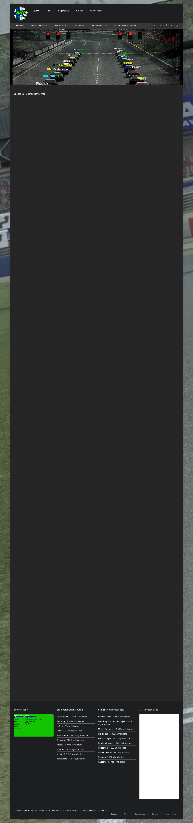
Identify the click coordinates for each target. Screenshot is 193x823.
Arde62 (60, 745)
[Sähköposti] (176, 25)
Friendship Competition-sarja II (111, 721)
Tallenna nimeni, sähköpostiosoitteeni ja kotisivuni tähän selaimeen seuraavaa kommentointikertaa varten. (64, 675)
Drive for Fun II (104, 752)
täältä (135, 281)
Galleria (79, 11)
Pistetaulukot (60, 25)
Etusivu (36, 11)
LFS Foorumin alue (99, 25)
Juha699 (61, 754)
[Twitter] (171, 25)
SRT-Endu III (103, 734)
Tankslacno (62, 759)
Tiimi (49, 11)
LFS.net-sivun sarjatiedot (125, 25)
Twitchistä (115, 281)
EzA (58, 726)
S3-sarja (102, 757)
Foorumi (20, 25)
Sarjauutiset (53, 102)
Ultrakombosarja (105, 743)
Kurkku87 (61, 740)
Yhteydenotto (96, 11)
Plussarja (102, 762)
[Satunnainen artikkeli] (160, 25)
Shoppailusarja (104, 717)
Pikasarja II (103, 748)
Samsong (61, 721)
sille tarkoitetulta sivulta (106, 341)
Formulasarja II (104, 738)
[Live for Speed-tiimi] (21, 13)
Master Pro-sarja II (106, 729)
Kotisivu (20, 660)
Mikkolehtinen (63, 735)
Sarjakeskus (63, 11)
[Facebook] (166, 25)
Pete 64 (60, 731)
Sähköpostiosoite (108, 649)
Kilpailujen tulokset (39, 25)
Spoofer (60, 749)
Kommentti (22, 627)
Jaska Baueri (62, 717)
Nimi (19, 649)
